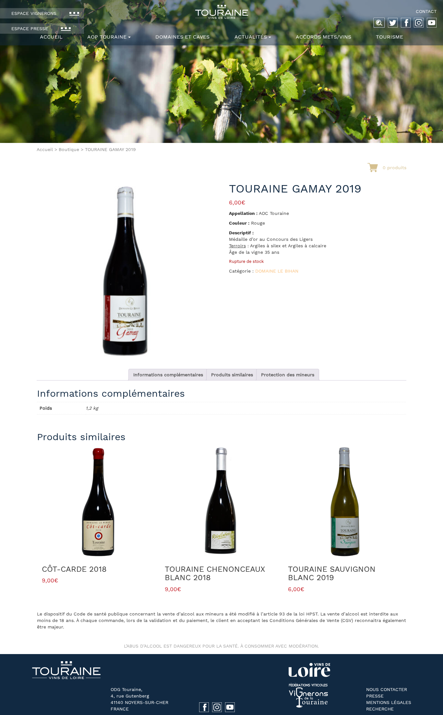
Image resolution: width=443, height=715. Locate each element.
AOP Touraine (106, 37)
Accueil (51, 37)
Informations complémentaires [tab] (168, 374)
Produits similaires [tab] (232, 374)
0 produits (394, 167)
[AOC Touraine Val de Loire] (221, 12)
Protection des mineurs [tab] (287, 374)
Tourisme (389, 37)
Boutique (69, 149)
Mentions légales (388, 702)
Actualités (250, 37)
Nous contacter (386, 689)
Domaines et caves (182, 37)
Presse (375, 695)
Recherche (380, 708)
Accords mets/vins (323, 37)
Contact (426, 11)
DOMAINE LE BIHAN (276, 271)
